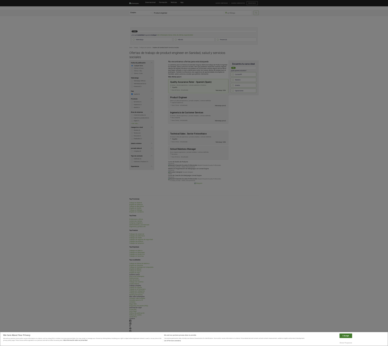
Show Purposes (346, 343)
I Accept (346, 336)
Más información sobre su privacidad (75, 340)
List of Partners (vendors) (172, 341)
